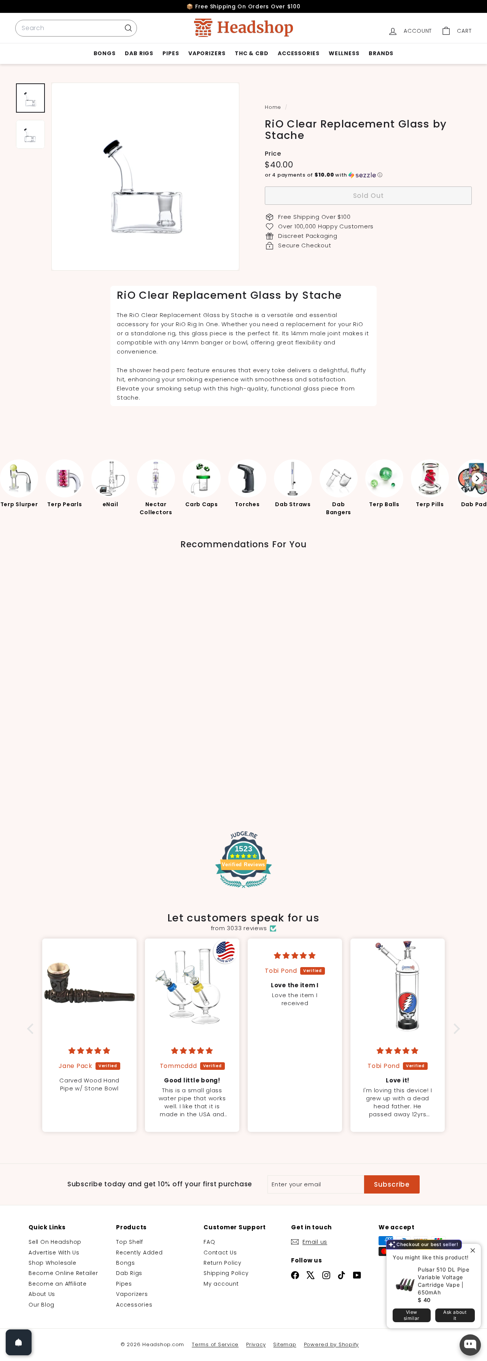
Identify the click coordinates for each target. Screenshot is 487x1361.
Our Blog (41, 1304)
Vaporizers (207, 53)
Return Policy (223, 1263)
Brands (381, 53)
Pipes (170, 53)
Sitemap (284, 1344)
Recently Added (139, 1252)
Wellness (344, 53)
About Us (42, 1294)
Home (274, 107)
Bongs (105, 53)
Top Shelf (129, 1242)
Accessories (299, 53)
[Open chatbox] (470, 1345)
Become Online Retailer (63, 1273)
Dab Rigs (139, 53)
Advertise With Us (54, 1252)
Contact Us (220, 1252)
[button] (368, 175)
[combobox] (76, 28)
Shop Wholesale (52, 1263)
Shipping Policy (226, 1273)
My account (221, 1284)
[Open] (19, 1342)
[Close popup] (474, 1250)
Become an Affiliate (57, 1284)
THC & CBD (252, 53)
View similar (412, 1315)
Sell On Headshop (55, 1242)
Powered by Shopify (331, 1344)
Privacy (256, 1344)
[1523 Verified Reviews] (243, 889)
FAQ (209, 1242)
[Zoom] (145, 176)
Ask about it (454, 1315)
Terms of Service (215, 1344)
